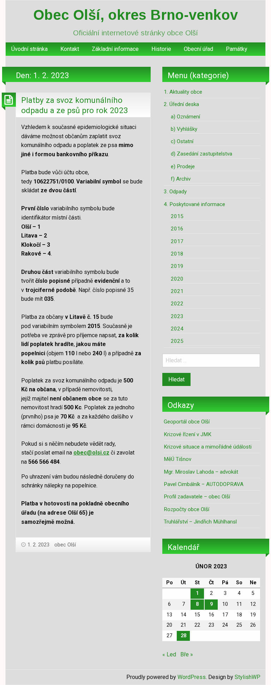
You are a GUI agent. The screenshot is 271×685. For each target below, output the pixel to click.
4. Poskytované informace (194, 204)
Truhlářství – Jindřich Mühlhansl (200, 522)
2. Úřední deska (181, 104)
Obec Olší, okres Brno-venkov (135, 15)
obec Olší (65, 544)
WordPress (191, 677)
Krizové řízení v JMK (187, 434)
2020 (177, 279)
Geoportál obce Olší (187, 421)
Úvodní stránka (29, 49)
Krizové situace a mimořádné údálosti (208, 447)
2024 (177, 329)
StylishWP (247, 677)
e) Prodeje (183, 166)
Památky (236, 49)
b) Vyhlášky (184, 129)
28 (183, 636)
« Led (169, 654)
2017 (177, 241)
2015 (177, 216)
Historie (161, 49)
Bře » (186, 654)
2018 (177, 254)
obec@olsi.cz (91, 452)
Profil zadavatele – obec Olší (197, 496)
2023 (177, 316)
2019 (177, 266)
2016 (177, 229)
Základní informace (115, 49)
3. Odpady (175, 191)
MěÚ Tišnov (177, 459)
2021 (177, 291)
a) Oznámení (185, 116)
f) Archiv (181, 179)
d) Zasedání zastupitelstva (201, 154)
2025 (177, 341)
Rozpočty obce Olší (186, 509)
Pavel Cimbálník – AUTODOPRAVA (203, 484)
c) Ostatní (182, 141)
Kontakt (69, 49)
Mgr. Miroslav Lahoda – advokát (201, 472)
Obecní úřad (198, 49)
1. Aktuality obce (183, 92)
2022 (177, 303)
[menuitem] (29, 49)
